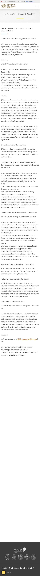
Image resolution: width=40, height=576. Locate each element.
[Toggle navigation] (36, 6)
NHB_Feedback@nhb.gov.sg (27, 339)
